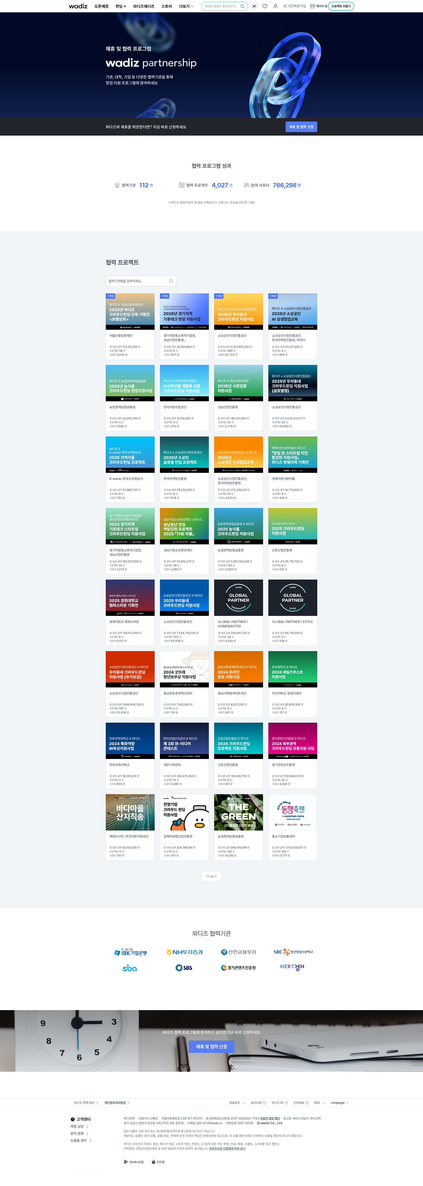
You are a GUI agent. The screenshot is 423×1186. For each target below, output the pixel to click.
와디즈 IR (277, 1103)
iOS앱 (160, 1162)
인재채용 (298, 1103)
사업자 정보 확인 (270, 1118)
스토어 (166, 6)
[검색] (242, 6)
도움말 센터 (78, 1140)
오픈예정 (102, 6)
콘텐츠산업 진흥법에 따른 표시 (227, 1148)
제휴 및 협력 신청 (301, 127)
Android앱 (136, 1162)
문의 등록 (77, 1133)
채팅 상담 (77, 1126)
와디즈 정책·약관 (84, 1103)
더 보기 (211, 877)
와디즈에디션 (143, 6)
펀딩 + (121, 6)
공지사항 (256, 1103)
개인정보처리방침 (115, 1103)
